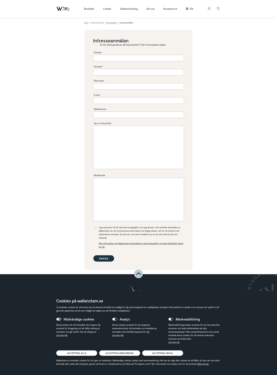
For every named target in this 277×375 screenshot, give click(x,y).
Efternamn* (99, 80)
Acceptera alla (76, 353)
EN (191, 8)
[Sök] (218, 8)
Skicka (103, 258)
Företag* (98, 52)
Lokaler (107, 8)
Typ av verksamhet (102, 123)
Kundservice (170, 8)
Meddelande (99, 175)
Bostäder (89, 8)
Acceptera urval (162, 353)
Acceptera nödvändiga (120, 353)
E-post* (97, 94)
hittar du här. (203, 363)
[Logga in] (209, 8)
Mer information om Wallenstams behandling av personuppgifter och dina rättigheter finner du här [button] (141, 245)
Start (86, 22)
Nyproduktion (111, 22)
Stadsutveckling (129, 8)
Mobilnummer (100, 109)
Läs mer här (62, 335)
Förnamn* (98, 66)
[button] (138, 274)
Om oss (150, 8)
